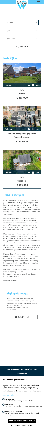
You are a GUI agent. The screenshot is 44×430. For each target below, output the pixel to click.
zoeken (23, 47)
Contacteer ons (22, 374)
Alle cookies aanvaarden (22, 421)
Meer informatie (8, 395)
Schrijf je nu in (24, 317)
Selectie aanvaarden (22, 425)
